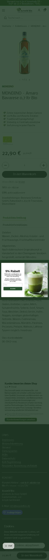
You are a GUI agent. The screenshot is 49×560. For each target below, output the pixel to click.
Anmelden (13, 288)
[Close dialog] (46, 265)
